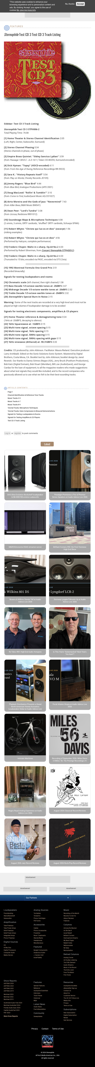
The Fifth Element (69, 962)
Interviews (37, 993)
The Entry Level (69, 970)
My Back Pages (69, 940)
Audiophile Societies (70, 986)
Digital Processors (10, 950)
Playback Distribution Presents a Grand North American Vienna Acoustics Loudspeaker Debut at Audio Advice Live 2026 (25, 707)
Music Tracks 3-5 (14, 398)
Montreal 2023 (8, 994)
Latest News (39, 1004)
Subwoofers (8, 918)
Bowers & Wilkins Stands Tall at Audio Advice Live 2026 (25, 600)
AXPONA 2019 (9, 991)
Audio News (38, 1007)
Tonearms (37, 916)
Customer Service (69, 995)
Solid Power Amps (10, 933)
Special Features (39, 986)
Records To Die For (70, 916)
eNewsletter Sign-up (70, 988)
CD (5, 945)
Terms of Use (68, 1005)
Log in (7, 433)
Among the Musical (70, 928)
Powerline (37, 933)
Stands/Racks (38, 938)
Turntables (37, 913)
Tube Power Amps (10, 928)
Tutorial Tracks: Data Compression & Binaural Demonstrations (31, 411)
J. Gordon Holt (38, 955)
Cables (36, 928)
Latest (47, 444)
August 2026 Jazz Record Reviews (25, 863)
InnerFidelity (38, 957)
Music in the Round (70, 967)
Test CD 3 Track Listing (16, 421)
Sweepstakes (38, 1016)
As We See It (68, 930)
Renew (66, 1018)
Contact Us (67, 991)
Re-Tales (66, 948)
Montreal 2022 (8, 997)
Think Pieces (38, 995)
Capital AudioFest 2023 (12, 1010)
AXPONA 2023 (9, 986)
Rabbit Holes (68, 943)
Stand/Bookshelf (9, 916)
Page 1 (10, 392)
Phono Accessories (40, 930)
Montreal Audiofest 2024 (12, 1005)
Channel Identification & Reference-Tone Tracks (26, 395)
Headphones (38, 940)
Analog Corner (68, 957)
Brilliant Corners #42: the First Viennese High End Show (69, 548)
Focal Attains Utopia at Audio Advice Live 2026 (70, 705)
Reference (37, 988)
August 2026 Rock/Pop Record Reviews (70, 863)
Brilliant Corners (69, 935)
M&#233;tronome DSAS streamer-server (25, 547)
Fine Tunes (67, 975)
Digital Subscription (70, 1015)
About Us (67, 993)
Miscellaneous (38, 943)
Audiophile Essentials (41, 991)
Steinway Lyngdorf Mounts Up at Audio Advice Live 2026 (70, 600)
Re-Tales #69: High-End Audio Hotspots (25, 652)
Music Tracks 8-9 (14, 405)
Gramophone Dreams (71, 938)
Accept (80, 4)
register (17, 433)
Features (16, 26)
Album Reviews (69, 918)
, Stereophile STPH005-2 (57, 250)
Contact (45, 1029)
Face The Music (69, 972)
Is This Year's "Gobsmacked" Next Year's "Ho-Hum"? (69, 653)
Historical (37, 998)
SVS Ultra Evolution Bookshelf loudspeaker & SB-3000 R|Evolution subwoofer (25, 496)
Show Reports (10, 981)
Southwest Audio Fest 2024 (13, 1003)
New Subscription (69, 1013)
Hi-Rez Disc (7, 948)
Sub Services (68, 1020)
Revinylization (68, 950)
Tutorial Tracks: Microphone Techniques (23, 408)
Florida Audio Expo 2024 (12, 1008)
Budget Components (40, 950)
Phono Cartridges (39, 918)
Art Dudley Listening (70, 960)
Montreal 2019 (8, 999)
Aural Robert (68, 933)
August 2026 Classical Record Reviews (70, 811)
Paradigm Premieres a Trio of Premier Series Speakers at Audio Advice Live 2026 (69, 496)
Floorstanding (8, 913)
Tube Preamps (8, 925)
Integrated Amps (9, 935)
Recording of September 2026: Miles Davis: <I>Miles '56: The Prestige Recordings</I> (70, 759)
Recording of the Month (71, 913)
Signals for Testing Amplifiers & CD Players (24, 417)
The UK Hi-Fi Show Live (71, 998)
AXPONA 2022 (9, 988)
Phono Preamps (9, 938)
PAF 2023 (7, 1013)
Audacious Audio (39, 952)
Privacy (66, 1003)
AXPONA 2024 (9, 983)
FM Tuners (37, 921)
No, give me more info (26, 10)
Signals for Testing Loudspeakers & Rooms (24, 414)
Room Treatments (40, 935)
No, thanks (69, 4)
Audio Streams (68, 965)
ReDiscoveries (68, 945)
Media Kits (67, 1000)
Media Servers (8, 955)
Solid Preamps (8, 930)
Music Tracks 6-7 (14, 401)
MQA (35, 1000)
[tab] (47, 444)
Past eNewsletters (40, 1009)
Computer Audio (9, 952)
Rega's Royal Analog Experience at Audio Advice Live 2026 (25, 812)
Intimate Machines (25, 758)
